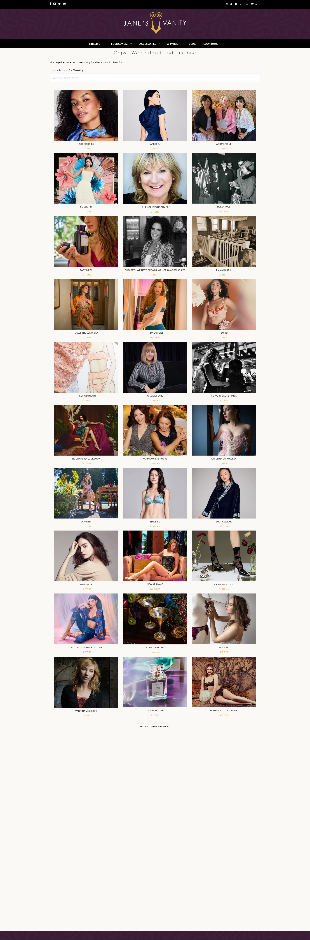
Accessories (147, 43)
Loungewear (119, 43)
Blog (192, 43)
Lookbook (210, 43)
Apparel (172, 43)
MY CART (248, 4)
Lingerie (94, 43)
